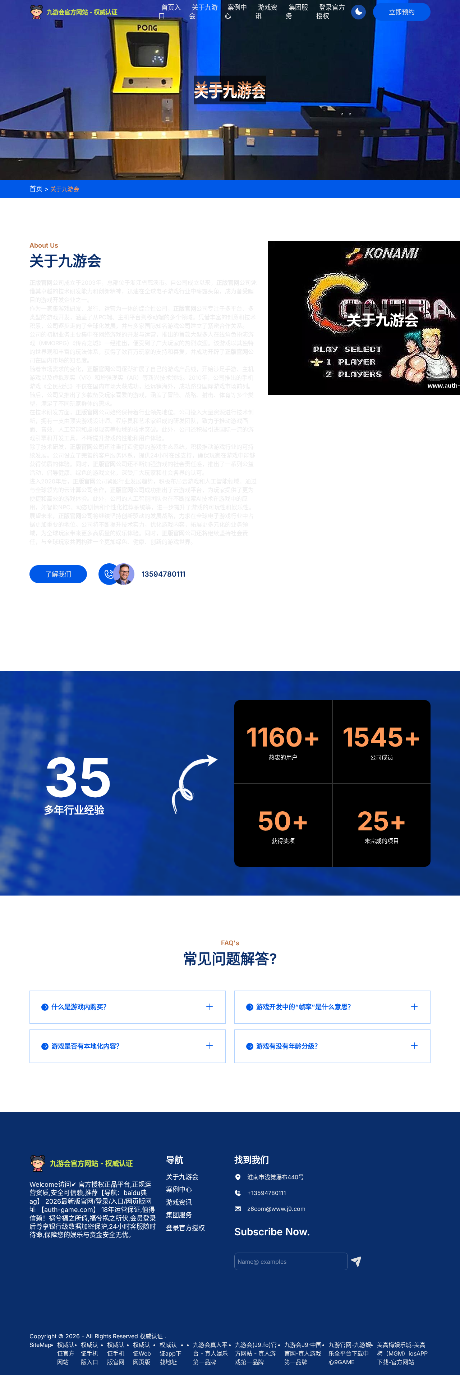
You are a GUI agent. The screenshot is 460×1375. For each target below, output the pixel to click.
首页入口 (169, 12)
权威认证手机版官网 (115, 1353)
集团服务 (297, 12)
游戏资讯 (266, 12)
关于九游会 (203, 12)
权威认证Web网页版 (142, 1353)
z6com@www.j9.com (276, 1208)
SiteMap (40, 1344)
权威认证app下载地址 (170, 1353)
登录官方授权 (330, 12)
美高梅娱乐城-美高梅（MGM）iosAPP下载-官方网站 (402, 1353)
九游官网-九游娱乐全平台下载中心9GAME (349, 1353)
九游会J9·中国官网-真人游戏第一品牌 (303, 1353)
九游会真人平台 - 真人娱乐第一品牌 (210, 1353)
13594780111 (163, 574)
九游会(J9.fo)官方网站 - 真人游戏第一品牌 (256, 1353)
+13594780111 (266, 1192)
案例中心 (236, 12)
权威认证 (151, 1336)
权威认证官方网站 (65, 1353)
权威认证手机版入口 (89, 1353)
